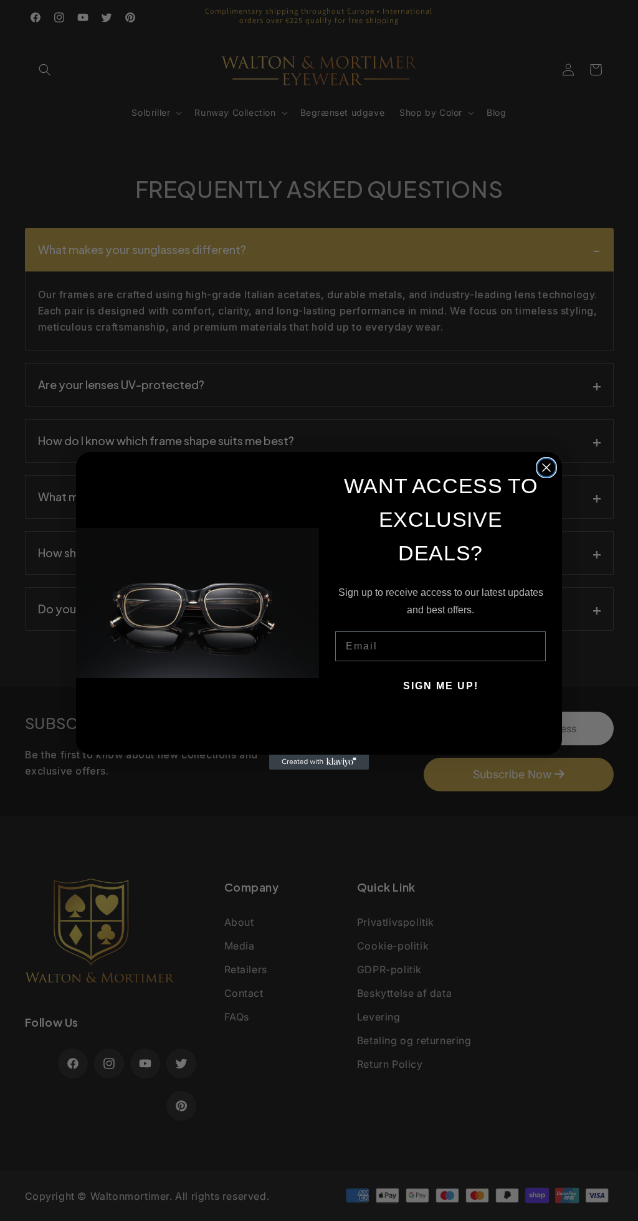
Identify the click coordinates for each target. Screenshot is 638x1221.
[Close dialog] (546, 467)
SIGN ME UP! (440, 686)
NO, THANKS (440, 723)
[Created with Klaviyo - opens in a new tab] (319, 762)
